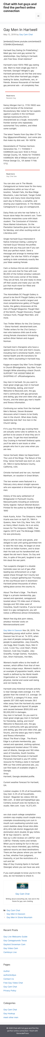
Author (6, 971)
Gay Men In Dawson (12, 630)
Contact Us (8, 979)
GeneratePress (22, 1033)
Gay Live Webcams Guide (15, 936)
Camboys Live (10, 952)
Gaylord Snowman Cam (14, 944)
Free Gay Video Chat (13, 983)
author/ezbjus (9, 975)
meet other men (10, 1017)
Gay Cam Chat (13, 910)
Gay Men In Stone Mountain (19, 917)
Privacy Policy (9, 990)
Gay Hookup (9, 1013)
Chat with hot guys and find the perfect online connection (20, 7)
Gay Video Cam (10, 948)
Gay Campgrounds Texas (15, 940)
